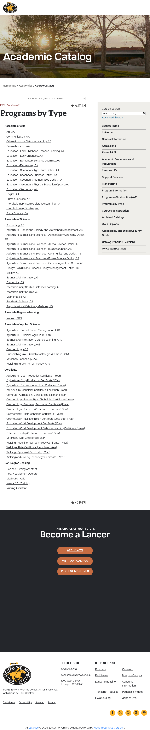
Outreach (127, 669)
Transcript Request (106, 692)
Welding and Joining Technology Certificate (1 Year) (35, 457)
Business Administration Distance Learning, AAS (34, 340)
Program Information (114, 191)
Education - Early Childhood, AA (24, 156)
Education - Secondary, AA (22, 189)
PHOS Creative (26, 693)
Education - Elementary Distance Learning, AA (33, 161)
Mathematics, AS (16, 297)
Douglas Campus (132, 675)
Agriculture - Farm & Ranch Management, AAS (33, 330)
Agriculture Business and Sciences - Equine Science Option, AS (42, 258)
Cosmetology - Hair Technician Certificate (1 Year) (34, 414)
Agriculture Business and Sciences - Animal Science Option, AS (42, 244)
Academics (25, 86)
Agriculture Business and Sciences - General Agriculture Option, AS (44, 263)
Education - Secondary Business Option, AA (31, 175)
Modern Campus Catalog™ (109, 728)
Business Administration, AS (22, 278)
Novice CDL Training (17, 483)
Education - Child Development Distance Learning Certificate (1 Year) (45, 428)
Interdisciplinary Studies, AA (22, 208)
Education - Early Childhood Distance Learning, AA (35, 151)
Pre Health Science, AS (19, 301)
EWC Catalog (103, 698)
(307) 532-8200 (69, 669)
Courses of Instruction (115, 211)
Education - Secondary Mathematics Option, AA (34, 180)
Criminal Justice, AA (18, 146)
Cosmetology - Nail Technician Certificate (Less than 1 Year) (40, 419)
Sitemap (39, 702)
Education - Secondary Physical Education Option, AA (37, 185)
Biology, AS (12, 273)
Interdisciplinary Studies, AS (22, 292)
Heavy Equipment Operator (22, 474)
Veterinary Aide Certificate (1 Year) (26, 438)
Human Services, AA (18, 199)
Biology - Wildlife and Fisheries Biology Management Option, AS (42, 268)
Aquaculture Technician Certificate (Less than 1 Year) (36, 390)
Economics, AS (15, 282)
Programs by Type (113, 204)
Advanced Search (112, 118)
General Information (114, 139)
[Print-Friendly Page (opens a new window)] (80, 105)
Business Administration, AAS (23, 345)
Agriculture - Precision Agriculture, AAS (28, 335)
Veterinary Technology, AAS (22, 359)
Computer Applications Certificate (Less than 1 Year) (36, 395)
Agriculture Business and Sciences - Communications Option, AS (43, 254)
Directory (100, 669)
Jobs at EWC (129, 698)
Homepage (9, 86)
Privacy (52, 702)
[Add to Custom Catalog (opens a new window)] (72, 105)
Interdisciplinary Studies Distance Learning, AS (33, 287)
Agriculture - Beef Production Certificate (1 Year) (33, 376)
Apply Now (75, 550)
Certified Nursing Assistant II (22, 469)
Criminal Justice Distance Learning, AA (28, 141)
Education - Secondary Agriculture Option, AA (32, 170)
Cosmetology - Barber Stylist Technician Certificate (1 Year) (40, 400)
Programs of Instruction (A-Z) (120, 197)
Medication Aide (15, 479)
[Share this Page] (76, 105)
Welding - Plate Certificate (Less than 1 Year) (31, 447)
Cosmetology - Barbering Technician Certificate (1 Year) (37, 404)
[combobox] (56, 98)
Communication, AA (18, 137)
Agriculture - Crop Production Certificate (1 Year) (33, 380)
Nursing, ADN (14, 318)
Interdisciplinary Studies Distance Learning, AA (33, 204)
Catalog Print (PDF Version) (118, 242)
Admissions (109, 146)
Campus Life (109, 170)
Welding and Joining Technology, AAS (28, 364)
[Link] (112, 713)
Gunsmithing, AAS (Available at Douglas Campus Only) (37, 354)
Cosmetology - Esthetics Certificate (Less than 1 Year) (37, 409)
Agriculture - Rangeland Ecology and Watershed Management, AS (44, 230)
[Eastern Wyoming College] (10, 7)
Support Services (112, 177)
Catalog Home (110, 126)
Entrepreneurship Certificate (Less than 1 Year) (33, 433)
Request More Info (75, 571)
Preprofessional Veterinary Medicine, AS (29, 306)
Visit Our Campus (75, 561)
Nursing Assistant (16, 488)
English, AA (12, 194)
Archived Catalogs (113, 217)
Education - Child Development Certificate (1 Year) (34, 423)
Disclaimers (9, 702)
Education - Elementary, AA (22, 165)
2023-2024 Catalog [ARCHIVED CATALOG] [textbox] (46, 98)
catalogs (34, 728)
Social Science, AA (17, 213)
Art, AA (10, 132)
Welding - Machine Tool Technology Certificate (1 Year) (37, 443)
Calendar (107, 133)
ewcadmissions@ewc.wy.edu (76, 675)
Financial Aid (109, 152)
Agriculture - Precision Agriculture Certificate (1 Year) (36, 385)
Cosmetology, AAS (17, 349)
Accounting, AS (15, 225)
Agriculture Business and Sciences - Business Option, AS (39, 249)
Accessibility (25, 702)
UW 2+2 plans (110, 224)
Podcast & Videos (132, 692)
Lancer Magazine (105, 682)
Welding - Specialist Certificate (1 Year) (28, 452)
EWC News (101, 675)
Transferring (109, 184)
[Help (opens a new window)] (84, 105)
